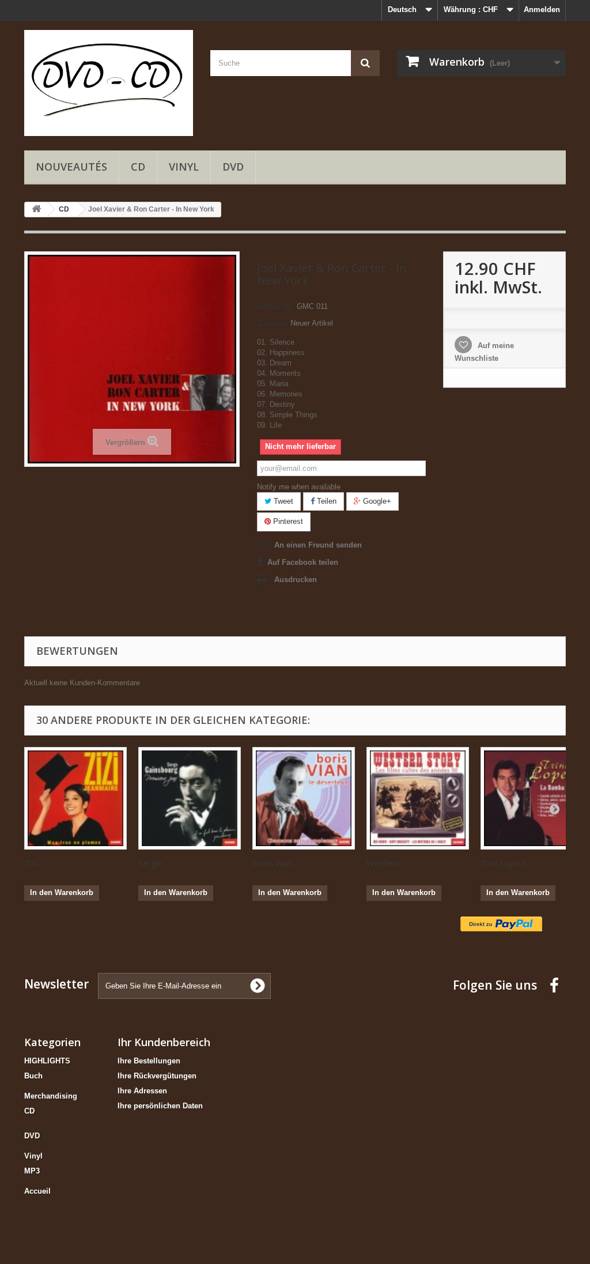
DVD (233, 166)
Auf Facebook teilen (302, 562)
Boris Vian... (274, 863)
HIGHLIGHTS (47, 1061)
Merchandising (50, 1096)
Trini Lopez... (505, 863)
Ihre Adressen (142, 1090)
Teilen (325, 501)
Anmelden (542, 9)
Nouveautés (71, 166)
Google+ (376, 501)
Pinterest (287, 521)
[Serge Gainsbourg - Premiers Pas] (189, 798)
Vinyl (184, 166)
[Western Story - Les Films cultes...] (417, 798)
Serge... (152, 863)
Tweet (282, 501)
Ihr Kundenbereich (164, 1042)
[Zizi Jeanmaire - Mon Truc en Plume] (75, 798)
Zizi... (33, 863)
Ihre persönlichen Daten (160, 1105)
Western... (386, 863)
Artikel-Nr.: (275, 306)
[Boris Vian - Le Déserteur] (303, 798)
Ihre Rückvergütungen (157, 1075)
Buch (33, 1075)
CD (138, 166)
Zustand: (272, 323)
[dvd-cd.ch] (108, 83)
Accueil (37, 1191)
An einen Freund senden (318, 545)
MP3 (32, 1171)
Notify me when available (299, 486)
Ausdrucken (295, 579)
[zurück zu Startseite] (36, 209)
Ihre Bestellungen (149, 1061)
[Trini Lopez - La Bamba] (532, 798)
